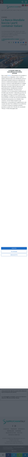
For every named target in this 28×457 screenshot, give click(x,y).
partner (9, 75)
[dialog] (14, 228)
